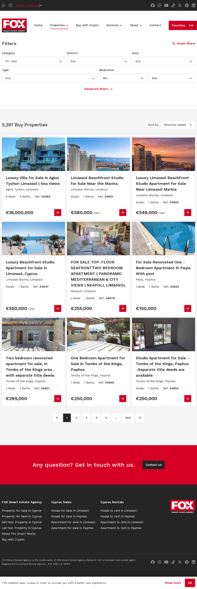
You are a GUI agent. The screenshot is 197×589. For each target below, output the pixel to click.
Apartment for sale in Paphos (72, 528)
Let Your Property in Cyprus (21, 528)
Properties (57, 25)
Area (135, 53)
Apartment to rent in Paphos (120, 528)
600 (128, 418)
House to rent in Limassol (118, 510)
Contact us (154, 465)
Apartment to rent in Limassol (121, 522)
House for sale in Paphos (69, 516)
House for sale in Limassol (70, 510)
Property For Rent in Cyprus (22, 516)
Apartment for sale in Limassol (73, 522)
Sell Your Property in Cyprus (22, 522)
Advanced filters (96, 89)
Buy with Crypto (87, 25)
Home (38, 25)
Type (5, 70)
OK (190, 583)
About (134, 25)
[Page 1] (57, 418)
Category (8, 53)
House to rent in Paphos (117, 516)
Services (112, 25)
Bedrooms (106, 70)
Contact (155, 25)
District (72, 53)
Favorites (183, 25)
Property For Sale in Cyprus (21, 510)
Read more (173, 583)
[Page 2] (140, 418)
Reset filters (186, 43)
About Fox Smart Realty (19, 533)
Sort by (153, 125)
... (116, 418)
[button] (33, 61)
